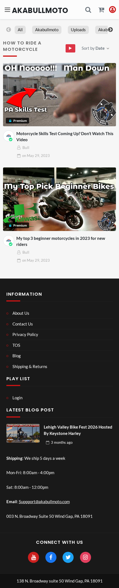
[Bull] (8, 135)
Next (110, 30)
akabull (105, 29)
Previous (8, 30)
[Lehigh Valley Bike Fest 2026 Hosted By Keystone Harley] (23, 433)
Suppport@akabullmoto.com (44, 501)
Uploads (78, 29)
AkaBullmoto (40, 10)
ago (62, 442)
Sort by (93, 48)
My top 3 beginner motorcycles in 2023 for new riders (60, 241)
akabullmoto (46, 29)
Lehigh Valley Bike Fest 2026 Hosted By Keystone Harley (78, 430)
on (36, 155)
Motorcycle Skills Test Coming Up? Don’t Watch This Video (64, 136)
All (20, 29)
